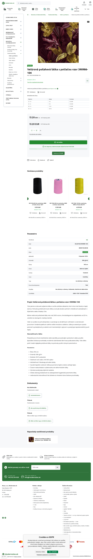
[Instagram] (5, 518)
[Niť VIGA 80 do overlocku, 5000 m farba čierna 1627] (37, 186)
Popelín (65, 498)
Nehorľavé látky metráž (11, 46)
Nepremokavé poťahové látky (10, 33)
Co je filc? (66, 519)
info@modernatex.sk (32, 477)
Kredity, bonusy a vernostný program (42, 509)
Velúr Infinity (12, 58)
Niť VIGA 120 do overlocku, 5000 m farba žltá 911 (79, 204)
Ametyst (11, 63)
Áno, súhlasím (53, 551)
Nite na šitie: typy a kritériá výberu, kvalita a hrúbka (76, 526)
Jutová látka (67, 528)
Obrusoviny (10, 80)
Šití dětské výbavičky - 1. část (71, 521)
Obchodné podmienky (39, 492)
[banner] (8, 3)
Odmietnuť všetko (40, 551)
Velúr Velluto (12, 60)
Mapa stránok (17, 556)
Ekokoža (9, 78)
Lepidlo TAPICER (67, 509)
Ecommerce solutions (78, 556)
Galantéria (9, 88)
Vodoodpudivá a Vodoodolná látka (72, 532)
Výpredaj (8, 95)
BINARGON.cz (87, 556)
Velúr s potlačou (64, 14)
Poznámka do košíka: (35, 134)
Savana (11, 69)
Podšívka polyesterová (10, 83)
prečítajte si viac (52, 88)
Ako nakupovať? (37, 496)
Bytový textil (10, 91)
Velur (65, 511)
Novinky (8, 103)
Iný (87, 80)
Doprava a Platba (37, 498)
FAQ (34, 507)
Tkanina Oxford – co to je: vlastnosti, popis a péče (76, 515)
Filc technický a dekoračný (10, 37)
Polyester (66, 502)
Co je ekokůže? (67, 517)
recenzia (66, 534)
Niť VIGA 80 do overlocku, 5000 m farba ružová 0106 (58, 204)
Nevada (11, 67)
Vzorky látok (67, 488)
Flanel (65, 500)
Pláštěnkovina (67, 530)
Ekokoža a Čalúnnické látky (38, 14)
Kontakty (35, 488)
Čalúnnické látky (52, 14)
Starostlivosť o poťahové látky (71, 523)
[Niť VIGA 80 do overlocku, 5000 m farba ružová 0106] (58, 186)
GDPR (34, 494)
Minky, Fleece (9, 29)
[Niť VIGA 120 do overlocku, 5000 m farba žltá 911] (79, 186)
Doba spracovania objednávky (41, 502)
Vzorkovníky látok (11, 17)
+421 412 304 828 (13, 477)
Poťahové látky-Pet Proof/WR (12, 50)
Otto (10, 65)
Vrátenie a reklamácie (39, 500)
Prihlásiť (57, 467)
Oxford (65, 507)
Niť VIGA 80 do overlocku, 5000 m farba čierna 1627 (37, 204)
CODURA (66, 513)
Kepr (65, 505)
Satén (65, 496)
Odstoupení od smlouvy (39, 490)
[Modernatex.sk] (27, 14)
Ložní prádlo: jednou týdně (70, 494)
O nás (34, 505)
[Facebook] (3, 518)
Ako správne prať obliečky (70, 492)
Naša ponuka (67, 490)
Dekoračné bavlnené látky (11, 21)
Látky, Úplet (9, 25)
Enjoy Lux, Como (13, 72)
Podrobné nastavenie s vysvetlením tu (46, 554)
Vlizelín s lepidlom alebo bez (13, 75)
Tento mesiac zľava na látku (12, 99)
